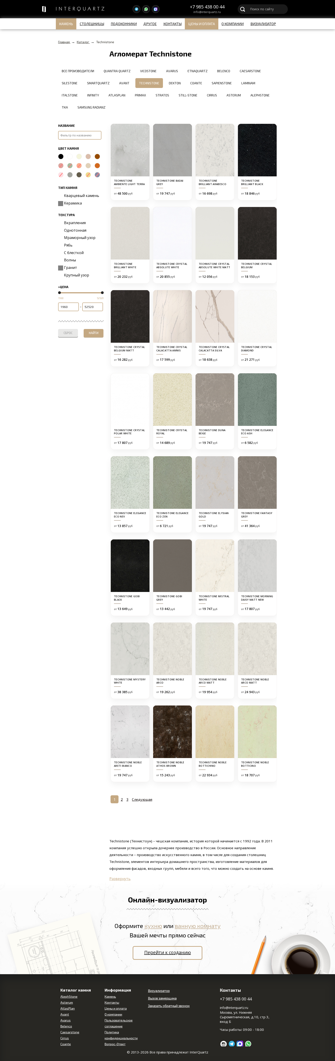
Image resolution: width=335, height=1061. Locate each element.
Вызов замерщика (162, 998)
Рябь (67, 245)
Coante (65, 1044)
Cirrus (64, 1038)
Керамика (72, 203)
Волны (69, 260)
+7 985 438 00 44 (207, 6)
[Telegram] (136, 9)
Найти (93, 333)
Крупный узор (76, 275)
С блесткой (73, 252)
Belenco (66, 1026)
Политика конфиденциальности (121, 1035)
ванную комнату (198, 925)
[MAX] (156, 9)
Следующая (142, 799)
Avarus (65, 1020)
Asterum (66, 1002)
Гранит (70, 267)
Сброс (68, 333)
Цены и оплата (201, 24)
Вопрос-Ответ (115, 1044)
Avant (64, 1014)
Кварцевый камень (81, 195)
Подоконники (124, 24)
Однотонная (74, 230)
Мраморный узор (79, 237)
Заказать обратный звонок (169, 1006)
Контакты (172, 24)
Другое (150, 24)
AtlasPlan (67, 1008)
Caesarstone (69, 1032)
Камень (66, 24)
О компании (233, 24)
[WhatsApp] (146, 9)
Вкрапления (74, 222)
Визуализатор (263, 24)
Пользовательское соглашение (119, 1023)
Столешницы (92, 24)
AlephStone (68, 996)
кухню (153, 925)
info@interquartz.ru (207, 12)
